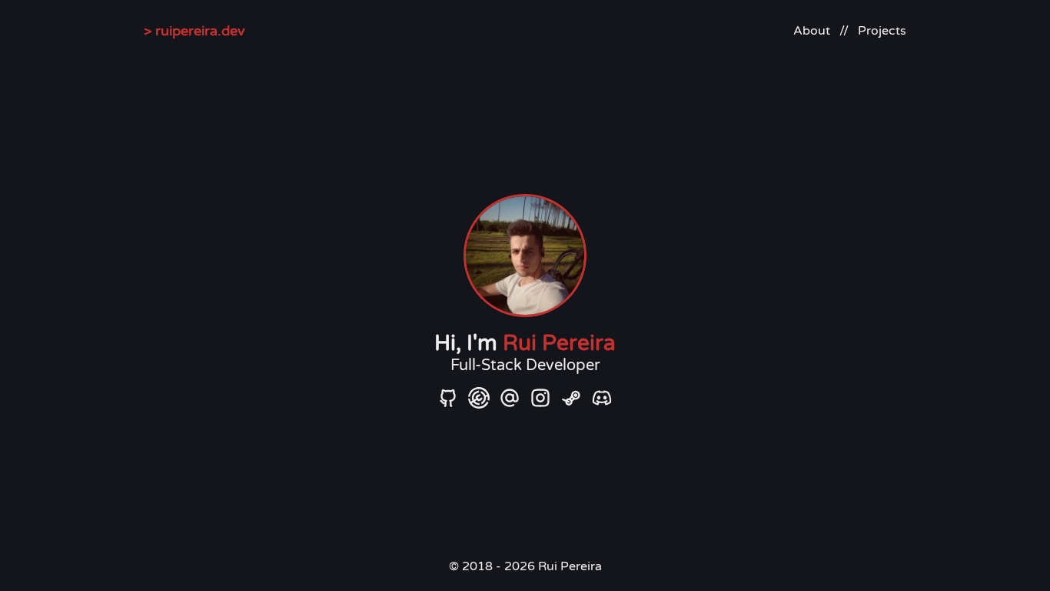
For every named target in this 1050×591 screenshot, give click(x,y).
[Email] (509, 397)
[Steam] (571, 397)
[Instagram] (540, 397)
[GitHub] (448, 397)
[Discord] (602, 397)
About (811, 30)
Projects (882, 30)
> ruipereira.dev (194, 30)
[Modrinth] (479, 397)
